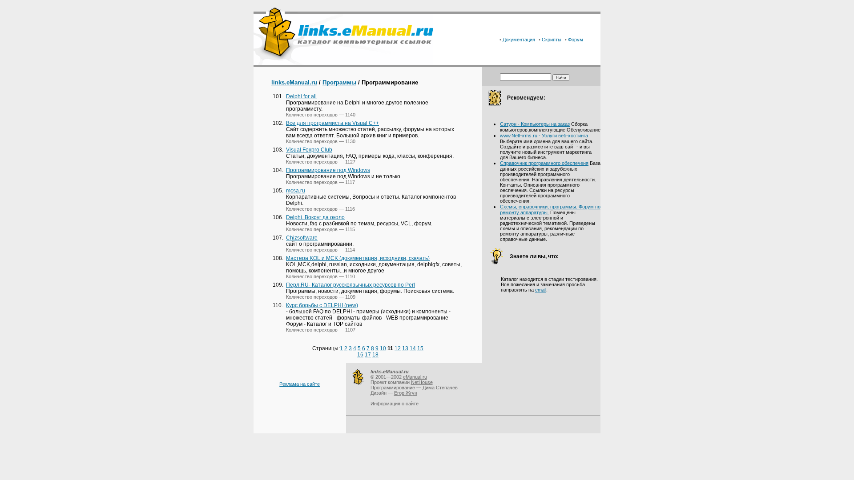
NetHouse (422, 382)
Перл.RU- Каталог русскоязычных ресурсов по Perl (350, 285)
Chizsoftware (302, 238)
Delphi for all (301, 96)
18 (375, 355)
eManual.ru (415, 377)
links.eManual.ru (294, 82)
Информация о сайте (395, 403)
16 (360, 355)
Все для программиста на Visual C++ (332, 123)
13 (405, 348)
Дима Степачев (440, 387)
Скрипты (551, 39)
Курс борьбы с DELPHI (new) (322, 305)
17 (368, 355)
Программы (339, 82)
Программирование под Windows (328, 170)
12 (398, 348)
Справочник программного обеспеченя (544, 163)
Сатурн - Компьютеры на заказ (535, 124)
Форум (575, 39)
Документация (519, 39)
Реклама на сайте (299, 384)
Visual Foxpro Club (309, 150)
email (540, 289)
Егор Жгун (405, 393)
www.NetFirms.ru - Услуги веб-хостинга (544, 135)
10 (383, 348)
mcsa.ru (295, 191)
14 (413, 348)
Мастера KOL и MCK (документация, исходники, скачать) (358, 258)
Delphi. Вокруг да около (315, 217)
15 (420, 348)
